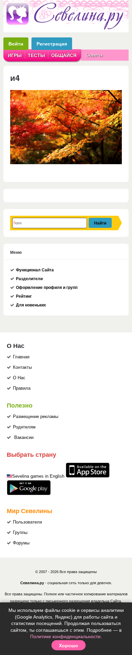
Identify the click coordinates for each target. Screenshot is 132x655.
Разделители (29, 278)
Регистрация (52, 43)
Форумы (21, 543)
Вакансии (24, 437)
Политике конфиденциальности (65, 636)
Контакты (22, 367)
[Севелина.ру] (66, 28)
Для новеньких (31, 305)
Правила (21, 388)
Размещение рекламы (35, 416)
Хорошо (68, 645)
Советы (94, 55)
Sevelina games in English (38, 476)
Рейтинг (24, 296)
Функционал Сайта (35, 270)
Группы (20, 532)
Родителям (24, 427)
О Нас (19, 378)
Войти (15, 43)
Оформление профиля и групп (47, 287)
